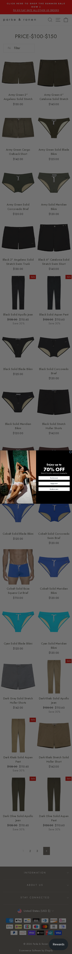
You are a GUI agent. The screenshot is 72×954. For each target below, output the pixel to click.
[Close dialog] (70, 452)
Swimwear (54, 478)
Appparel (54, 483)
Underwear (54, 489)
